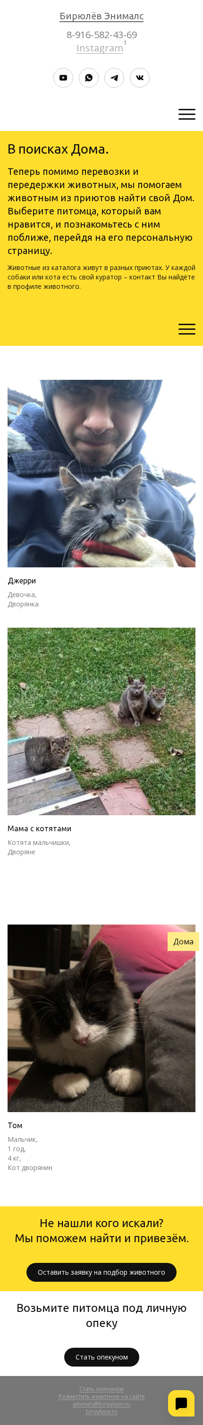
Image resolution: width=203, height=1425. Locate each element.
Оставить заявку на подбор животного (101, 1272)
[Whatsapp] (89, 78)
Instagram (99, 47)
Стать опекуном (102, 1356)
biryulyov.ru (102, 1412)
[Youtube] (63, 78)
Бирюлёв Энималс (101, 15)
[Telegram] (114, 78)
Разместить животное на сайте (102, 1396)
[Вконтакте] (140, 78)
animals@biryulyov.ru (101, 1404)
